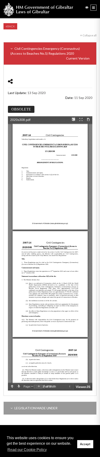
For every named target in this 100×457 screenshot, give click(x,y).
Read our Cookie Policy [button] (27, 450)
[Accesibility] (86, 7)
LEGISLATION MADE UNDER (35, 408)
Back (11, 26)
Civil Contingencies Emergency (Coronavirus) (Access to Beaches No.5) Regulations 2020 (50, 53)
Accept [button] (85, 444)
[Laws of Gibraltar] (38, 9)
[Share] (10, 81)
